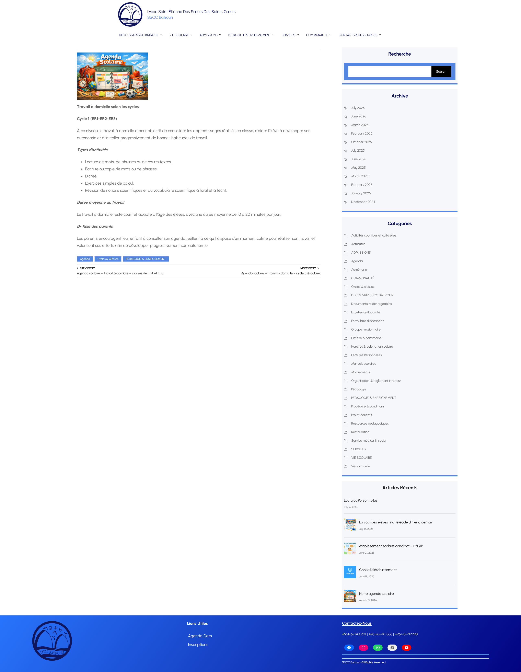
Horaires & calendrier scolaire (372, 346)
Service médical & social (368, 440)
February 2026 (361, 133)
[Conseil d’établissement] (350, 573)
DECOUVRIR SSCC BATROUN (372, 295)
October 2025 (361, 142)
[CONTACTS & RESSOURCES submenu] (380, 34)
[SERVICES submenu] (298, 34)
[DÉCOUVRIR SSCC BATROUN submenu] (161, 34)
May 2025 (358, 168)
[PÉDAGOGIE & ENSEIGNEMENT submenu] (273, 34)
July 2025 (358, 150)
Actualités (358, 244)
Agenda (85, 259)
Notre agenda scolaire (376, 593)
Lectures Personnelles (366, 355)
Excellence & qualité (365, 312)
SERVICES (358, 449)
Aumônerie (359, 269)
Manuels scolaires (363, 364)
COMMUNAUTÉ (362, 278)
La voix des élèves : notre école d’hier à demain (396, 522)
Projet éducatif (361, 415)
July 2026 (358, 108)
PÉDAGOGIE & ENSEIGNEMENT (146, 259)
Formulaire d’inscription (367, 321)
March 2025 (360, 176)
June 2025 (358, 159)
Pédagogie (358, 389)
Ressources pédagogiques (370, 423)
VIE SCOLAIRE (361, 458)
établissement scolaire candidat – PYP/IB (391, 546)
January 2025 (361, 193)
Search (441, 71)
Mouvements (360, 372)
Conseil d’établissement (378, 570)
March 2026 (360, 125)
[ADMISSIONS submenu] (220, 34)
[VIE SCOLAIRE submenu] (191, 34)
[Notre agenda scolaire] (350, 597)
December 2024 (363, 202)
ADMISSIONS (361, 252)
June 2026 (358, 116)
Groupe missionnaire (366, 329)
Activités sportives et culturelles (373, 235)
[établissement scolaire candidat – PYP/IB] (350, 549)
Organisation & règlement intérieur (376, 381)
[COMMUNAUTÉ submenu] (330, 34)
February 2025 (361, 185)
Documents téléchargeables (371, 304)
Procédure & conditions (367, 406)
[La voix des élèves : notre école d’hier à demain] (350, 526)
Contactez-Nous (357, 623)
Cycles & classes (107, 259)
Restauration (360, 432)
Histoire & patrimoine (366, 338)
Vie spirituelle (360, 466)
